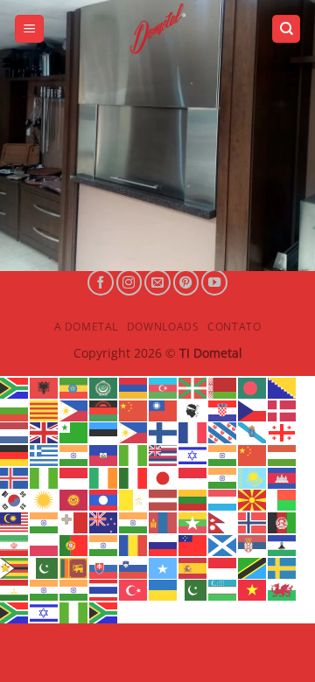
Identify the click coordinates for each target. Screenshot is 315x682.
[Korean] (15, 499)
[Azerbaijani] (163, 386)
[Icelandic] (15, 476)
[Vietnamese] (253, 589)
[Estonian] (104, 432)
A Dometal (86, 326)
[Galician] (253, 432)
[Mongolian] (163, 521)
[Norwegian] (253, 521)
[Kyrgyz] (74, 499)
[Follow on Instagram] (129, 282)
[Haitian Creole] (104, 453)
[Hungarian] (283, 453)
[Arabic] (104, 386)
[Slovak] (104, 566)
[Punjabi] (104, 543)
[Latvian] (163, 499)
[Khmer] (283, 476)
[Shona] (15, 566)
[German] (15, 453)
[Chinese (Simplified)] (134, 409)
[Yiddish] (45, 611)
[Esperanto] (74, 432)
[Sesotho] (283, 543)
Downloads (163, 326)
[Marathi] (134, 521)
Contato (234, 326)
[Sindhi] (45, 566)
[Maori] (104, 521)
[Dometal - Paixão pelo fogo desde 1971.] (157, 29)
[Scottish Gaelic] (223, 543)
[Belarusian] (223, 386)
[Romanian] (134, 543)
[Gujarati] (74, 453)
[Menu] (29, 29)
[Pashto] (283, 521)
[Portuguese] (74, 543)
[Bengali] (253, 386)
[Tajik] (15, 589)
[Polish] (45, 543)
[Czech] (253, 409)
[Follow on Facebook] (101, 282)
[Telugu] (74, 589)
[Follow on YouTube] (214, 282)
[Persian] (15, 543)
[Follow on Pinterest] (186, 282)
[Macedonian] (253, 499)
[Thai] (104, 589)
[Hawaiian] (163, 453)
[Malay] (15, 521)
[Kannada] (223, 476)
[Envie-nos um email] (157, 282)
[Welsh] (283, 589)
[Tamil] (45, 589)
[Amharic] (74, 386)
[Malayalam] (45, 521)
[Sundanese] (223, 566)
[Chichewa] (104, 409)
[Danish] (283, 409)
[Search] (286, 29)
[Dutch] (15, 432)
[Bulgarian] (15, 409)
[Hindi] (223, 453)
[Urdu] (193, 589)
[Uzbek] (223, 589)
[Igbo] (45, 476)
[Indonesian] (74, 476)
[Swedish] (283, 566)
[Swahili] (253, 566)
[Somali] (163, 566)
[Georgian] (283, 432)
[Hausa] (134, 453)
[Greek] (45, 453)
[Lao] (104, 499)
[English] (45, 432)
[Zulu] (104, 611)
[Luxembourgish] (223, 499)
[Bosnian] (283, 386)
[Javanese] (193, 476)
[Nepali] (223, 521)
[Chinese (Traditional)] (163, 409)
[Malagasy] (283, 499)
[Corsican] (193, 409)
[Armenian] (134, 386)
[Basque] (193, 386)
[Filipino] (134, 432)
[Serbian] (253, 543)
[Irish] (104, 476)
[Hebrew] (193, 453)
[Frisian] (223, 432)
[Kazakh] (253, 476)
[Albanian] (45, 386)
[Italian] (134, 476)
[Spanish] (193, 566)
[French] (193, 432)
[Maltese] (74, 521)
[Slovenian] (134, 566)
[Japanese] (163, 476)
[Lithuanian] (193, 499)
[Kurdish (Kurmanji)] (45, 499)
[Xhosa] (15, 611)
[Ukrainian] (163, 589)
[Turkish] (134, 589)
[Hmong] (253, 453)
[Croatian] (223, 409)
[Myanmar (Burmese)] (193, 521)
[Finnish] (163, 432)
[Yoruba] (74, 611)
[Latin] (134, 499)
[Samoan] (193, 543)
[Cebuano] (74, 409)
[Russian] (163, 543)
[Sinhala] (74, 566)
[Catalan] (45, 409)
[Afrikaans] (15, 386)
